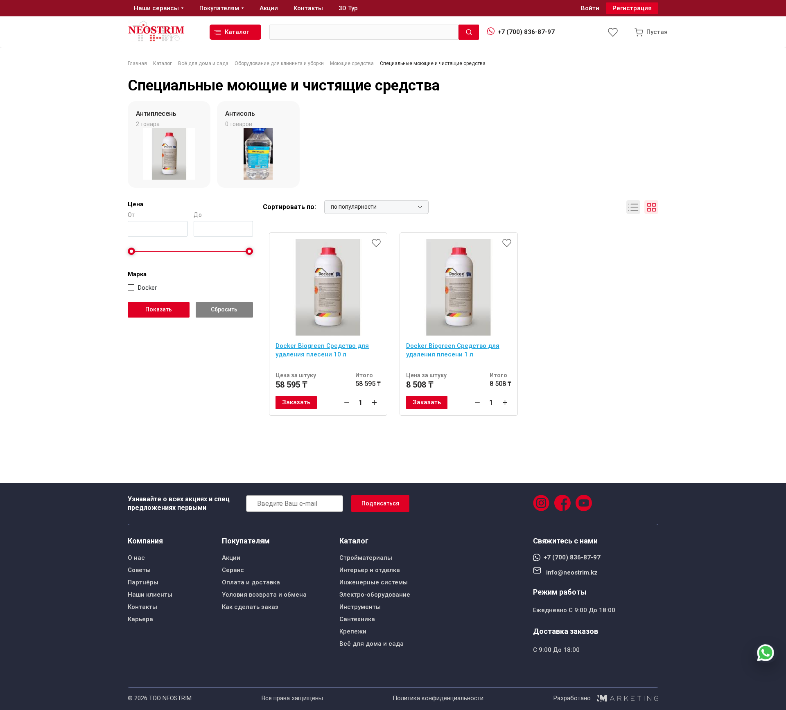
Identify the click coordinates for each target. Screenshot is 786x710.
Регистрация (632, 8)
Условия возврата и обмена (264, 594)
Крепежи (352, 631)
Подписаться (380, 503)
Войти (590, 8)
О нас (136, 557)
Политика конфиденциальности (438, 698)
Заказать (296, 402)
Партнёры (143, 582)
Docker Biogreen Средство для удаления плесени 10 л (322, 350)
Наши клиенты (150, 594)
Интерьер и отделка (369, 570)
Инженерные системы (373, 582)
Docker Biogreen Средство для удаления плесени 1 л (452, 350)
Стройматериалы (365, 557)
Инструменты (360, 607)
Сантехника (357, 619)
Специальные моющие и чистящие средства (284, 85)
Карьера (140, 619)
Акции (231, 557)
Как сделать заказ (250, 607)
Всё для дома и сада (371, 643)
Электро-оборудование (374, 594)
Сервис (233, 570)
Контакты (142, 607)
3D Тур (348, 8)
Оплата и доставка (251, 582)
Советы (139, 570)
